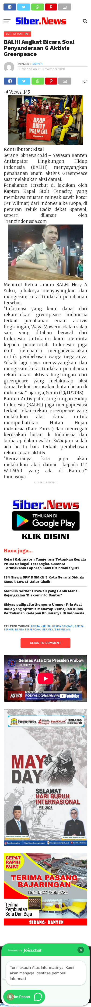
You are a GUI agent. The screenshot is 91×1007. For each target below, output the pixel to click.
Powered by (15, 950)
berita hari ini (41, 626)
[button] (80, 950)
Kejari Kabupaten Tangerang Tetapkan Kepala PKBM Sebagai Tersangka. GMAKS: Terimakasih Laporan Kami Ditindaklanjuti (45, 563)
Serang (47, 629)
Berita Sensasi (62, 626)
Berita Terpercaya (28, 629)
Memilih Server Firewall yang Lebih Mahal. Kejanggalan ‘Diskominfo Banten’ (42, 593)
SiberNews (62, 629)
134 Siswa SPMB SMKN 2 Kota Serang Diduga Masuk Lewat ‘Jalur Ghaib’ (44, 579)
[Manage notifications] (10, 996)
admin (37, 63)
